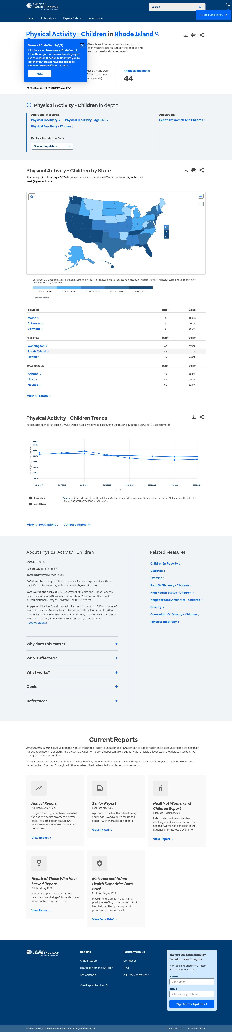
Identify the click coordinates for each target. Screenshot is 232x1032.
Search (156, 7)
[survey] (228, 4)
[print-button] (193, 35)
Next (40, 73)
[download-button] (186, 35)
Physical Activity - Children (66, 33)
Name (173, 976)
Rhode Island (134, 34)
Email (173, 988)
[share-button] (201, 35)
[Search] (200, 7)
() (37, 622)
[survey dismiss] (226, 15)
